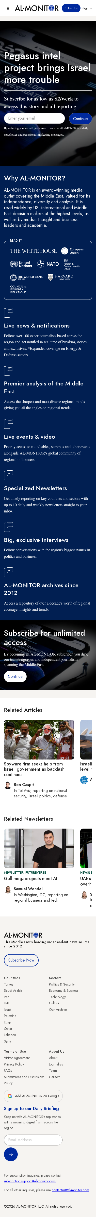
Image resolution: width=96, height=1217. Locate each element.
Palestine (10, 1015)
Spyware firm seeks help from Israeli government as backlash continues (34, 769)
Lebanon (10, 1034)
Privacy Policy (14, 1064)
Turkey (8, 984)
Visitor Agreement (17, 1057)
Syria (7, 1041)
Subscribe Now (21, 960)
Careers (54, 1076)
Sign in (87, 8)
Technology (57, 996)
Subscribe (71, 8)
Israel (7, 1009)
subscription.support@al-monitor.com (30, 1181)
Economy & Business (63, 990)
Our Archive (58, 1009)
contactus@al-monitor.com (70, 1190)
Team (53, 1070)
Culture (54, 1003)
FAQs (8, 1070)
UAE (7, 1003)
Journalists (56, 1064)
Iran (6, 996)
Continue (15, 676)
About (53, 1057)
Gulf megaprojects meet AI (30, 878)
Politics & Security (62, 984)
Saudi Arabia (13, 990)
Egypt (8, 1022)
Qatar (8, 1028)
